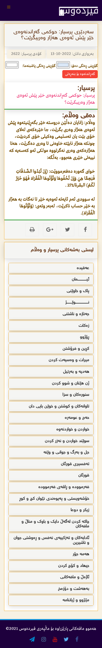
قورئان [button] (83, 475)
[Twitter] (67, 229)
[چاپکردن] (32, 229)
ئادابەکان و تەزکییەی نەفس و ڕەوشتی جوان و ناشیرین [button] (51, 540)
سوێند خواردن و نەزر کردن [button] (67, 441)
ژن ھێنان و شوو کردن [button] (70, 383)
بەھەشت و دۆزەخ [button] (73, 589)
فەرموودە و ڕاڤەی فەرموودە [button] (63, 487)
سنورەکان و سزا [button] (76, 395)
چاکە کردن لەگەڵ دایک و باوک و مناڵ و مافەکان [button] (55, 524)
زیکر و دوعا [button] (80, 510)
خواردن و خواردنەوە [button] (72, 429)
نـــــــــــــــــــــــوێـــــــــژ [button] (77, 302)
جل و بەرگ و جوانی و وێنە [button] (66, 452)
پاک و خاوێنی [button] (78, 291)
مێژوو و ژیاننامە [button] (76, 600)
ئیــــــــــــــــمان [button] (80, 279)
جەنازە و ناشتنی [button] (76, 314)
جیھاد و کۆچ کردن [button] (73, 566)
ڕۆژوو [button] (84, 337)
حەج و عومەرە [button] (77, 418)
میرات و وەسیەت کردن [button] (69, 360)
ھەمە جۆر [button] (81, 554)
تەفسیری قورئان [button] (75, 464)
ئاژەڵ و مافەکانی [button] (74, 577)
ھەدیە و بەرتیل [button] (76, 372)
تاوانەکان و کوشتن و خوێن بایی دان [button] (59, 406)
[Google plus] (50, 229)
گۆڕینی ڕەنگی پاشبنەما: (38, 66)
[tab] (51, 268)
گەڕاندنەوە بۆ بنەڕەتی (80, 74)
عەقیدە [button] (83, 268)
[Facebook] (85, 229)
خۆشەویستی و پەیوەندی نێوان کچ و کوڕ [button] (54, 499)
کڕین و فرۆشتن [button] (76, 349)
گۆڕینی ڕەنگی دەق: (84, 66)
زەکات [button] (84, 326)
